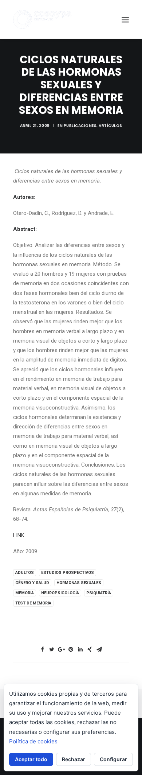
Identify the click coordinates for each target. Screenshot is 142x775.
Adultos (24, 572)
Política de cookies (33, 741)
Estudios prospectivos (67, 572)
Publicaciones (80, 125)
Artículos (110, 125)
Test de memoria (33, 603)
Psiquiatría (98, 593)
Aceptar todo (31, 759)
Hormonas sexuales (78, 582)
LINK (18, 535)
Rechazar (73, 759)
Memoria (24, 593)
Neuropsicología (60, 593)
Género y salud (32, 582)
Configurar (113, 759)
